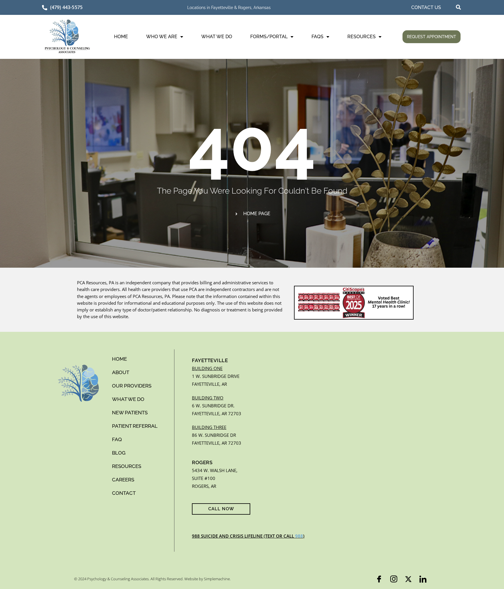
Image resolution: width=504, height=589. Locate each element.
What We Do (216, 36)
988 (299, 536)
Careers (123, 480)
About (120, 372)
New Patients (130, 413)
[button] (458, 7)
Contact (124, 493)
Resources (361, 36)
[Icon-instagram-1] (394, 579)
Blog (118, 453)
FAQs (317, 36)
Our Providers (131, 386)
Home (121, 36)
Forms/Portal (269, 36)
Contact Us (426, 7)
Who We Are (161, 36)
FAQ (117, 439)
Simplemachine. (217, 578)
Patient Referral (135, 426)
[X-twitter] (408, 579)
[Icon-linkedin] (423, 579)
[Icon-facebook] (379, 579)
